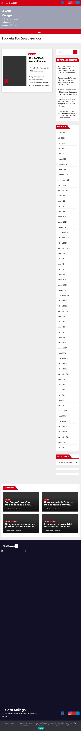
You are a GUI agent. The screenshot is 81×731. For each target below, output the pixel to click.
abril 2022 (61, 400)
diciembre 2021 (63, 421)
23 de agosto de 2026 (14, 508)
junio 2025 (61, 201)
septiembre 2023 (64, 311)
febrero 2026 (62, 164)
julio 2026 (61, 138)
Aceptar (41, 728)
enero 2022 (62, 416)
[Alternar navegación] (39, 31)
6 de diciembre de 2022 (38, 65)
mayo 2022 (62, 395)
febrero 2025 (62, 222)
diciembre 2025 (63, 175)
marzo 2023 (62, 343)
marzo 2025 (62, 217)
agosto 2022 (62, 379)
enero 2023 (62, 353)
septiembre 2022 (64, 374)
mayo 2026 (62, 148)
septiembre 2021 (64, 437)
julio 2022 (61, 384)
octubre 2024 (62, 243)
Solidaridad (32, 54)
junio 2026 (61, 143)
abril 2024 (61, 274)
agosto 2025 (62, 196)
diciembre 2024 (63, 232)
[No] (79, 726)
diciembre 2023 (63, 295)
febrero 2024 (62, 285)
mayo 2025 (62, 206)
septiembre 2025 (64, 190)
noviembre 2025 (63, 180)
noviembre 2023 (63, 301)
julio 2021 (61, 447)
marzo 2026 (62, 159)
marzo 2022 (62, 405)
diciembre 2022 (63, 358)
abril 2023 (61, 337)
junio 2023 (61, 327)
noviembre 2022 (63, 364)
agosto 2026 (62, 133)
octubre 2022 (62, 369)
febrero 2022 (62, 411)
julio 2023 (61, 322)
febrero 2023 (62, 348)
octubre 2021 (62, 432)
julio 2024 (61, 259)
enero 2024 (62, 290)
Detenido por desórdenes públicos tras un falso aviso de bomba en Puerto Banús (67, 92)
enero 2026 (62, 169)
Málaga (8, 499)
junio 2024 (61, 264)
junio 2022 (61, 390)
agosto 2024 (62, 253)
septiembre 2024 (64, 248)
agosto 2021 (62, 442)
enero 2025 (62, 227)
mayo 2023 (62, 332)
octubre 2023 (62, 306)
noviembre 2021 (63, 426)
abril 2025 (61, 211)
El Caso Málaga (13, 710)
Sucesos (13, 521)
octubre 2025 (62, 185)
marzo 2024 (62, 280)
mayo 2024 (62, 269)
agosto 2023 (62, 316)
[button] (74, 31)
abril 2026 (61, 154)
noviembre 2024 (63, 238)
